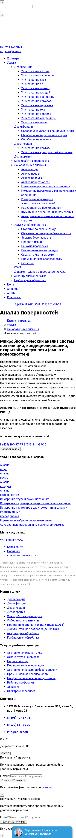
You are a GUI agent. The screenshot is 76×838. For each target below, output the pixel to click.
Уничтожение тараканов (37, 75)
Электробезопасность (36, 237)
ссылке (47, 787)
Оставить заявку (10, 449)
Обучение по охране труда (38, 229)
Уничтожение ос (32, 84)
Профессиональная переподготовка (31, 678)
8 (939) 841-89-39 (49, 304)
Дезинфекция (23, 126)
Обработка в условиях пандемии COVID (47, 131)
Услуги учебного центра (30, 224)
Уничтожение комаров (36, 101)
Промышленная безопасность (41, 259)
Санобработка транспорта (31, 160)
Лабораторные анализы (30, 165)
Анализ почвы (30, 173)
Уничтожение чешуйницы (38, 118)
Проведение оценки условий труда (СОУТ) (35, 624)
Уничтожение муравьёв (37, 105)
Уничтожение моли (34, 122)
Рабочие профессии (34, 246)
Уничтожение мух (33, 109)
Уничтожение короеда (36, 114)
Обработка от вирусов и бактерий (44, 135)
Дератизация (23, 143)
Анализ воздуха (31, 178)
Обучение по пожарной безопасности (46, 233)
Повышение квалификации (39, 250)
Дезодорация (23, 156)
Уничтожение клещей (35, 92)
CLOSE (5, 753)
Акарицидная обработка (30, 276)
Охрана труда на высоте (37, 254)
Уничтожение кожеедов (37, 96)
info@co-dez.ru (17, 732)
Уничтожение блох (33, 79)
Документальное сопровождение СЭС (40, 271)
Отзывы (12, 288)
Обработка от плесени (36, 139)
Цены (11, 284)
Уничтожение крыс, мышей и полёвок (46, 152)
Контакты (14, 297)
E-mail (5, 776)
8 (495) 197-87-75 (26, 304)
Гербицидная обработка (30, 280)
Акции (11, 293)
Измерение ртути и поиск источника (45, 186)
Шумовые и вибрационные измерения (47, 212)
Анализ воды (29, 169)
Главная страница (19, 320)
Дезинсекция (23, 67)
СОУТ (18, 267)
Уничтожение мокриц (35, 88)
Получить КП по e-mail (13, 780)
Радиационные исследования (41, 207)
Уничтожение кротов (35, 148)
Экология (27, 263)
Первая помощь (32, 242)
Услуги (11, 62)
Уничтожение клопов (35, 71)
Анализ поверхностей (35, 182)
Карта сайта (15, 547)
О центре (13, 58)
